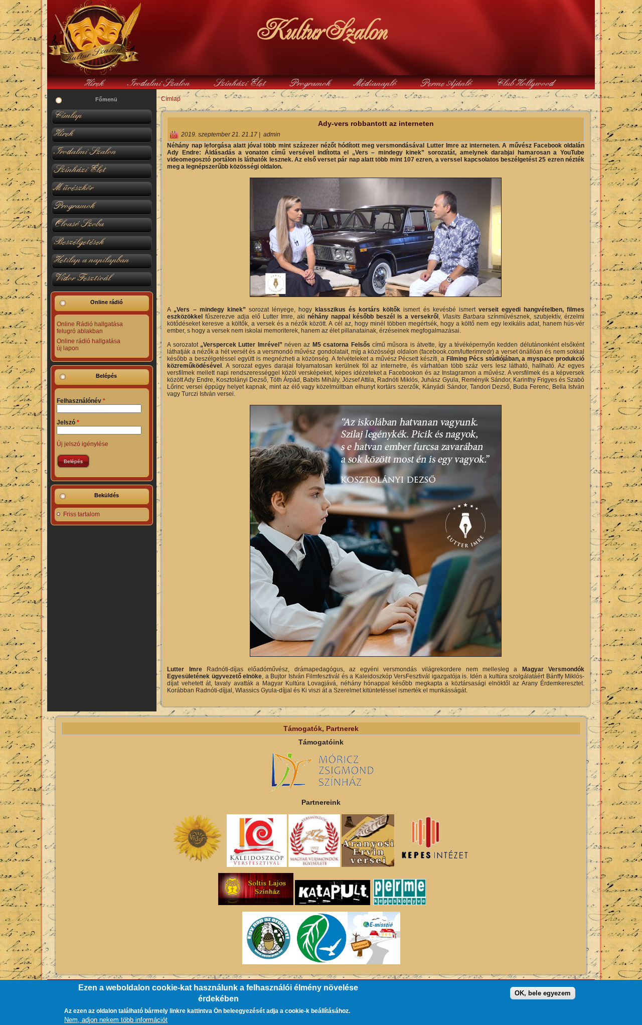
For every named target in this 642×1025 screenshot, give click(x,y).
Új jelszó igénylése (82, 444)
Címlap (171, 98)
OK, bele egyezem (543, 993)
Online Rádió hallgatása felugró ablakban (90, 328)
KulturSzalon (321, 30)
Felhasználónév (81, 400)
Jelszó (68, 422)
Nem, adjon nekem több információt (116, 1019)
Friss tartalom (81, 514)
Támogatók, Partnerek (321, 728)
